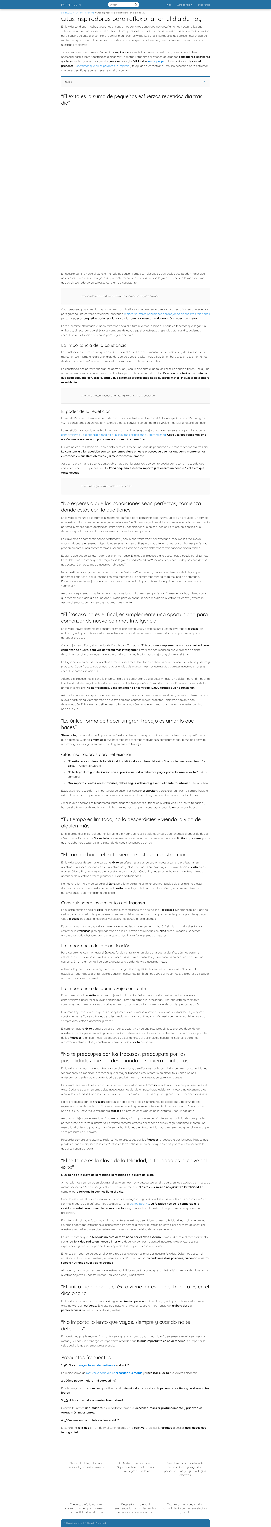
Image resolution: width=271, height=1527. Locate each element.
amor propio (156, 61)
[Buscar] (136, 4)
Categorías (183, 4)
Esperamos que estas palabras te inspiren (102, 66)
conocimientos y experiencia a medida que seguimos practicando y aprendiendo (113, 435)
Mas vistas (204, 4)
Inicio (169, 4)
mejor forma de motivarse (97, 1365)
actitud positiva (139, 1203)
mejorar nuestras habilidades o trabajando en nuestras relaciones (167, 314)
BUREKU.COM (71, 5)
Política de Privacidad (95, 1523)
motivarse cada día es (114, 1373)
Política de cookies (73, 1523)
